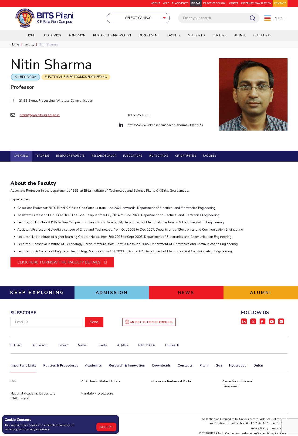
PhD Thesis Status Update (100, 381)
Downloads (161, 365)
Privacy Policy (259, 428)
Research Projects (70, 156)
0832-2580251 (139, 115)
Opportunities (185, 156)
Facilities (209, 156)
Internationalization (256, 3)
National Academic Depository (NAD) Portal (32, 396)
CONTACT (280, 3)
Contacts (185, 365)
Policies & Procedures (60, 365)
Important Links (23, 365)
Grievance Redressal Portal (171, 381)
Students (196, 35)
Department (149, 35)
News (82, 345)
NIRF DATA (146, 345)
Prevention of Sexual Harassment (237, 383)
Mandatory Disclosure (97, 393)
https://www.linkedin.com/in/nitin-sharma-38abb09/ (165, 125)
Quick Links (262, 35)
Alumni (239, 35)
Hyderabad (238, 365)
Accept (106, 427)
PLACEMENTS (180, 3)
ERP (13, 381)
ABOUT (155, 3)
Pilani (204, 365)
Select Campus (138, 18)
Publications (132, 156)
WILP (166, 3)
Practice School (214, 3)
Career (233, 3)
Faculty (173, 35)
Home (31, 35)
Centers (219, 35)
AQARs (122, 345)
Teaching (42, 156)
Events (102, 345)
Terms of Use (279, 428)
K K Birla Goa (25, 77)
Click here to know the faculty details (59, 262)
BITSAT (195, 3)
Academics (52, 35)
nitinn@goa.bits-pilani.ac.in (40, 115)
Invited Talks (158, 156)
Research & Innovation (112, 35)
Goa (219, 365)
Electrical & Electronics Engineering (76, 77)
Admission (77, 35)
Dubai (258, 365)
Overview (21, 156)
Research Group (103, 156)
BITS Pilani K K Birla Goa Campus (73, 208)
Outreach (172, 345)
